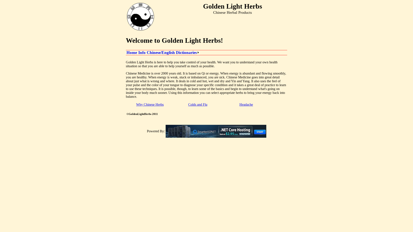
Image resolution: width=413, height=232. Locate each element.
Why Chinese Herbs (150, 104)
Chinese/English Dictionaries (172, 52)
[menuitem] (132, 52)
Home (131, 52)
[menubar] (163, 52)
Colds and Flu (197, 104)
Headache (246, 104)
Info (142, 52)
